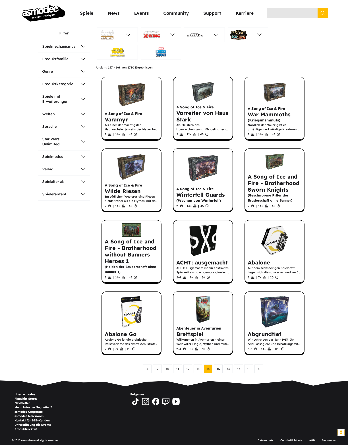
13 (198, 369)
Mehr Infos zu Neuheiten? (33, 407)
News (114, 13)
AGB (312, 440)
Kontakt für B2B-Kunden (32, 420)
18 (248, 369)
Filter (64, 33)
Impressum (329, 440)
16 (228, 369)
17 (238, 369)
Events (141, 13)
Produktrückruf (25, 429)
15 (218, 369)
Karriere (245, 13)
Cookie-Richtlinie (291, 440)
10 (167, 369)
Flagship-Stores (25, 398)
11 (177, 369)
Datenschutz (265, 440)
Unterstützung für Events (32, 425)
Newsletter (22, 403)
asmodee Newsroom (29, 416)
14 (208, 369)
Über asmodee (24, 394)
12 (187, 369)
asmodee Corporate (28, 411)
